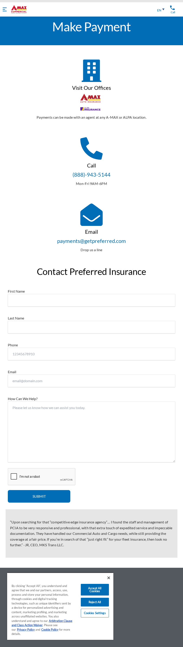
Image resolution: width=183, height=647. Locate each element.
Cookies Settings (95, 613)
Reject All (95, 602)
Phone (13, 345)
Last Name (16, 318)
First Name (16, 291)
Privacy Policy (26, 629)
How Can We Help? (22, 398)
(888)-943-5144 (91, 174)
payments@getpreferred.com (91, 241)
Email (12, 372)
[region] (60, 606)
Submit (39, 496)
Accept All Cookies (94, 589)
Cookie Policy (49, 629)
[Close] (108, 577)
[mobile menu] (5, 9)
